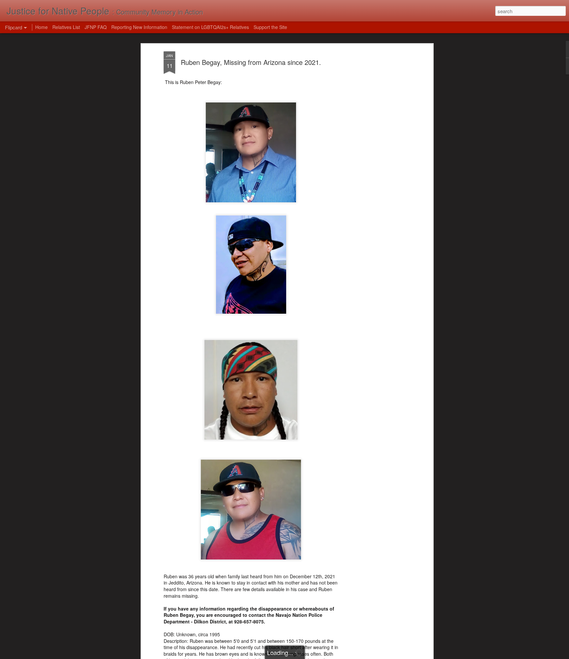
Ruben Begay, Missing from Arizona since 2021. (251, 62)
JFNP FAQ (96, 27)
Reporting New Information (139, 27)
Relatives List (66, 27)
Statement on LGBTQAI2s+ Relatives (210, 27)
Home (41, 27)
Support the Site (270, 27)
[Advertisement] (374, 155)
